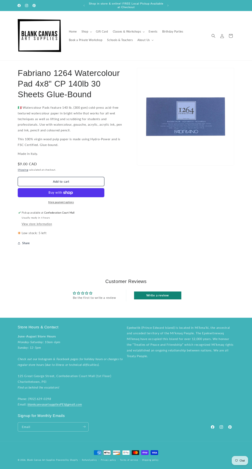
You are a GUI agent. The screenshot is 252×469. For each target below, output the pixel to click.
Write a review (157, 295)
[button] (86, 31)
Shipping (23, 169)
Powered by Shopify (67, 460)
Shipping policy (150, 460)
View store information (37, 224)
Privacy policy (108, 460)
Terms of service (129, 460)
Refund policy (89, 460)
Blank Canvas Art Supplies (41, 460)
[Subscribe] (84, 426)
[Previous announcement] (84, 5)
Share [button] (26, 243)
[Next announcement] (168, 5)
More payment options (61, 202)
